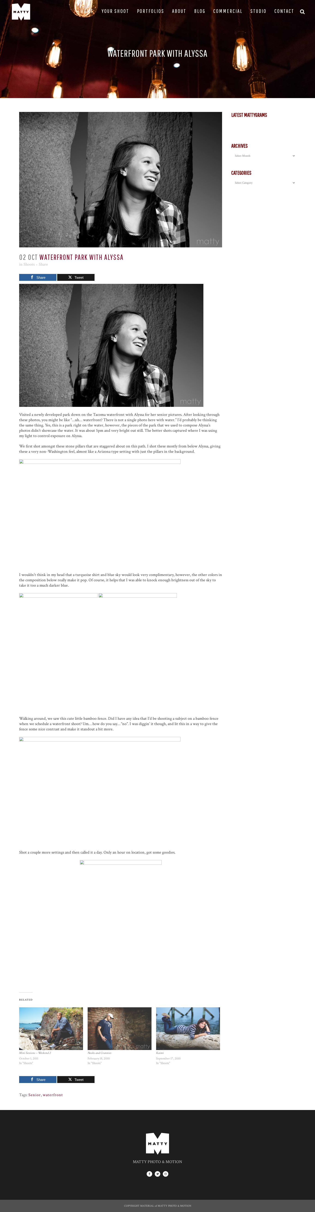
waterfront (53, 1095)
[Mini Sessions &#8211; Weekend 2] (51, 1028)
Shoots (29, 264)
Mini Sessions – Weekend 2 (35, 1053)
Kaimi (160, 1053)
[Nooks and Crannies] (120, 1028)
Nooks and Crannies (99, 1053)
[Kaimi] (188, 1028)
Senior (34, 1095)
